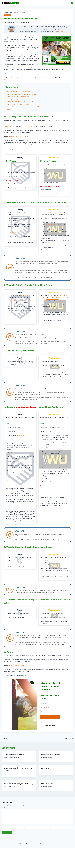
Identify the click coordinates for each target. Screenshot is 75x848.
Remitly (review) (8, 126)
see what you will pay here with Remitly (17, 136)
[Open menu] (71, 2)
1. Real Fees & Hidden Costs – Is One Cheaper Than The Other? (21, 94)
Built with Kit (50, 725)
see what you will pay (17, 232)
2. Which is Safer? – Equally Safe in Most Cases (17, 96)
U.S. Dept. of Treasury (27, 295)
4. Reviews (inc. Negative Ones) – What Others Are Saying (20, 101)
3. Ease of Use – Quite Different (13, 99)
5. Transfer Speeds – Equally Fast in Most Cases (17, 104)
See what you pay (21, 435)
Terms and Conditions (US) (51, 224)
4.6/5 (14, 417)
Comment (4, 807)
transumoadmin (8, 786)
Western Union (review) (30, 126)
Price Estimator (54, 212)
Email (28, 828)
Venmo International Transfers (51, 754)
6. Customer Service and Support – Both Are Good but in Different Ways (23, 106)
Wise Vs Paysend (47, 784)
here (5, 79)
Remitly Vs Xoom (69, 737)
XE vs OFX (5, 737)
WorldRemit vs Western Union (14, 754)
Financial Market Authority (52, 299)
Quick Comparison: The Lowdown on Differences (18, 91)
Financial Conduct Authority (16, 300)
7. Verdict (8, 109)
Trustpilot (13, 452)
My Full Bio (61, 31)
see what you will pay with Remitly (16, 665)
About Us (58, 843)
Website (53, 828)
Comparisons (7, 15)
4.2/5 (52, 417)
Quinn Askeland (8, 757)
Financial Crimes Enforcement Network (60, 297)
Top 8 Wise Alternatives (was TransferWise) (18, 784)
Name (4, 828)
